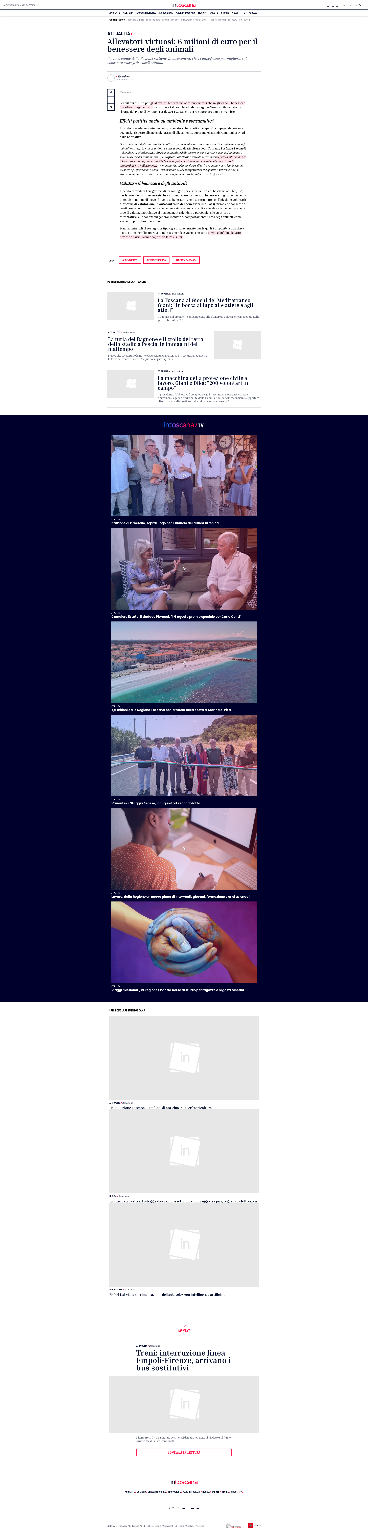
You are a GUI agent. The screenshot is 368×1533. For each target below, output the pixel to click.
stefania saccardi (186, 260)
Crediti (158, 1526)
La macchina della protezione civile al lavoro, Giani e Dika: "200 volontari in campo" (203, 383)
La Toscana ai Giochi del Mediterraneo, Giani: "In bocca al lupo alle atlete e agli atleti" (205, 305)
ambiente (114, 12)
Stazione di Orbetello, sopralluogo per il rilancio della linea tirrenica (165, 523)
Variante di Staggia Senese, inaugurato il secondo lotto (155, 803)
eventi (205, 19)
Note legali (112, 1526)
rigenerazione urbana (220, 19)
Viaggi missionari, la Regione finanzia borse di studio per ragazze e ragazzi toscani (177, 990)
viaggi (235, 12)
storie (225, 12)
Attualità (118, 33)
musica (202, 12)
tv (243, 12)
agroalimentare (153, 19)
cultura (128, 12)
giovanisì (174, 19)
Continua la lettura (184, 1452)
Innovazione (115, 1289)
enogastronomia (146, 12)
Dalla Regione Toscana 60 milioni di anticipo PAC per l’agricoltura (160, 1108)
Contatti (190, 1526)
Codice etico (147, 1526)
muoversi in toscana (190, 19)
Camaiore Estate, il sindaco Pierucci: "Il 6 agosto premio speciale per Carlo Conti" (176, 616)
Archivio (200, 1526)
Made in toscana (185, 12)
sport (234, 19)
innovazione (166, 12)
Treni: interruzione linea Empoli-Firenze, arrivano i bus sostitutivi (183, 1360)
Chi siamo (179, 1526)
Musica (113, 1196)
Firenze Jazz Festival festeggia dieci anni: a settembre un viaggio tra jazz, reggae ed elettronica (183, 1201)
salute (213, 12)
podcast (254, 12)
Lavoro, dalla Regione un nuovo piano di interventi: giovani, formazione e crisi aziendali (180, 896)
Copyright (168, 1526)
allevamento (129, 260)
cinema (165, 19)
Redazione (124, 76)
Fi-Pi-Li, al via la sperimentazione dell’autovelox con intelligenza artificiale (167, 1294)
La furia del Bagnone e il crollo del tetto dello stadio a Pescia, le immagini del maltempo (155, 344)
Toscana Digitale (136, 19)
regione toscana (156, 260)
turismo (248, 19)
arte (240, 19)
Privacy (123, 1526)
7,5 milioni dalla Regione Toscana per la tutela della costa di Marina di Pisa (171, 710)
